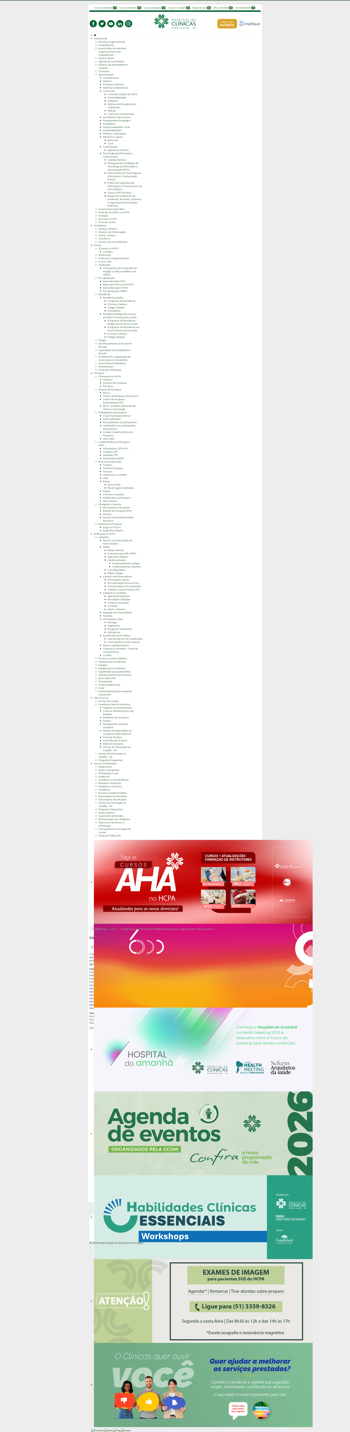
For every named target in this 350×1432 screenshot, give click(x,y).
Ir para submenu (128, 7)
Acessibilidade (242, 7)
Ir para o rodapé (176, 7)
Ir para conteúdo (103, 7)
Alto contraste (220, 7)
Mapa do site (199, 7)
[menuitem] (95, 35)
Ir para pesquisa (152, 7)
